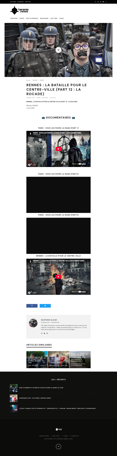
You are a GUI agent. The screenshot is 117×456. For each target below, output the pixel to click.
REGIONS (14, 18)
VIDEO (21, 18)
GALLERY (56, 436)
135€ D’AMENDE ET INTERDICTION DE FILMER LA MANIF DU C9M (41, 387)
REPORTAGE (45, 97)
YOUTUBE (13, 1)
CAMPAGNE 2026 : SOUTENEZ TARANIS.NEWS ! (35, 398)
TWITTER (27, 1)
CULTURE (53, 18)
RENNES (39, 97)
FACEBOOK (20, 1)
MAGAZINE (44, 18)
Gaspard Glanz (30, 97)
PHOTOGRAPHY (32, 18)
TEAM (61, 18)
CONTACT (75, 436)
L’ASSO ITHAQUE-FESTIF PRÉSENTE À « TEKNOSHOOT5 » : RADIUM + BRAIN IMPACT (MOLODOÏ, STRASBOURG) (57, 408)
